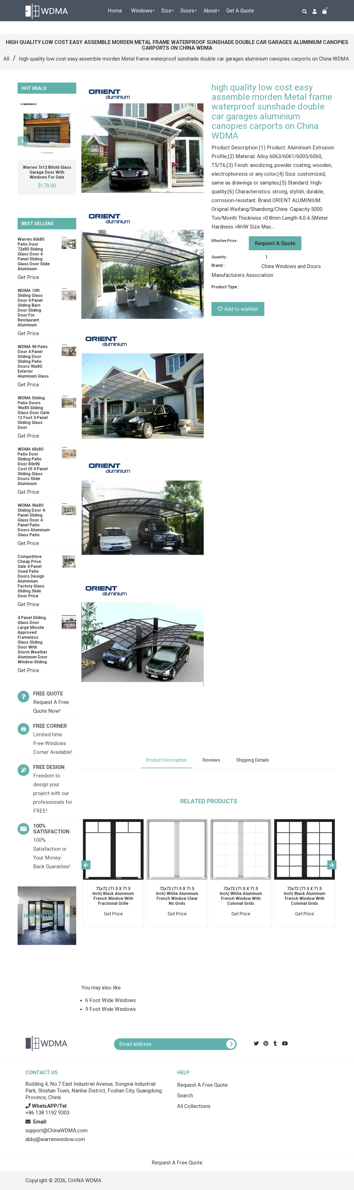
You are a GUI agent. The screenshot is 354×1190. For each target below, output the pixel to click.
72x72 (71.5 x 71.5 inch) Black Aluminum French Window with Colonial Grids (304, 896)
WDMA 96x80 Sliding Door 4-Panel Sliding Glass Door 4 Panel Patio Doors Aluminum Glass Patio (34, 520)
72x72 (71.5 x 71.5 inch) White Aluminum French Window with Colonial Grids (241, 896)
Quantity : (219, 257)
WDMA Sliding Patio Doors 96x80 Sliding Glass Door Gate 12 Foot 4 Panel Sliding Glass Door (33, 412)
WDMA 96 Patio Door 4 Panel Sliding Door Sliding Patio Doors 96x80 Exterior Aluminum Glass (33, 361)
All (6, 59)
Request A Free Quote (202, 1085)
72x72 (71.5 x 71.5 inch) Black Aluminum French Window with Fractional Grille (113, 896)
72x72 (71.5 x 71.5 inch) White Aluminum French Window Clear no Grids (177, 896)
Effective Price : (224, 241)
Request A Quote (275, 243)
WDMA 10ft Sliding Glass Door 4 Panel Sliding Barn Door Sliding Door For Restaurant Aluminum (30, 307)
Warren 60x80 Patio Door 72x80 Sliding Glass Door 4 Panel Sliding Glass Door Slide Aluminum (34, 254)
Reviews (211, 760)
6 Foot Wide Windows (110, 1000)
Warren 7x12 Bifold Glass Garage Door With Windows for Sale (47, 172)
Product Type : (225, 286)
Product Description (166, 760)
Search (185, 1095)
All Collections (193, 1106)
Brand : (218, 265)
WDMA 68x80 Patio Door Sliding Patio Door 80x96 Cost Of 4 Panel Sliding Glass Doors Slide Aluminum (33, 466)
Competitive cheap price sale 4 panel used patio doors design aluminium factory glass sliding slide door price (31, 576)
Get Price (28, 277)
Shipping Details (252, 760)
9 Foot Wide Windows (110, 1009)
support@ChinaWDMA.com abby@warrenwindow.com (56, 1130)
